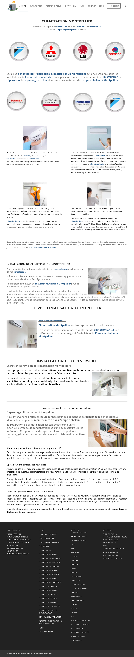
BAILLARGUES (76, 596)
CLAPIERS (74, 604)
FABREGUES (75, 580)
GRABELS (74, 564)
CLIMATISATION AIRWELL (48, 578)
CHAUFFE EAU (44, 546)
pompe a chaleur (91, 80)
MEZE (73, 548)
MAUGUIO (75, 552)
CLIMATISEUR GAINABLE (48, 602)
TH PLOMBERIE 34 (14, 534)
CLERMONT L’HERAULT (79, 588)
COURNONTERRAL (78, 584)
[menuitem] (23, 6)
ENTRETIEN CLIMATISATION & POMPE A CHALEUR (50, 622)
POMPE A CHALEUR (46, 538)
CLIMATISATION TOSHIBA (49, 566)
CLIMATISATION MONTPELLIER (19, 540)
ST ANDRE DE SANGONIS (80, 620)
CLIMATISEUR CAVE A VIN (48, 594)
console (60, 431)
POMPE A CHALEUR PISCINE (49, 542)
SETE (72, 616)
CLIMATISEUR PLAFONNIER (49, 606)
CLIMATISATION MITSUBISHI (50, 558)
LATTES (73, 544)
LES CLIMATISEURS (46, 632)
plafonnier (72, 431)
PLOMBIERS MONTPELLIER (17, 537)
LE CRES (74, 556)
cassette (11, 434)
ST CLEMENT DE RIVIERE (80, 624)
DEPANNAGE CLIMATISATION (50, 617)
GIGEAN (74, 572)
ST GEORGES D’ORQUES (80, 632)
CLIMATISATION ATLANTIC (49, 574)
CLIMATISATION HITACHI (48, 570)
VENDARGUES (76, 640)
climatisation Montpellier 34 (25, 654)
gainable (23, 434)
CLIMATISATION (45, 550)
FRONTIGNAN (76, 576)
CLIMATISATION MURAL (48, 590)
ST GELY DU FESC (77, 628)
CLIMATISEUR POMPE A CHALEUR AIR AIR (48, 611)
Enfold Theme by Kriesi (44, 654)
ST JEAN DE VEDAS (78, 636)
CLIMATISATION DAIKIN (48, 554)
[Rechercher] (124, 6)
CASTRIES (74, 592)
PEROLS (74, 608)
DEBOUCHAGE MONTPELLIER (18, 554)
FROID (41, 628)
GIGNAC (74, 568)
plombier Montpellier (116, 498)
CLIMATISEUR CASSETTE (48, 586)
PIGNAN (74, 612)
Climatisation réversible (39, 77)
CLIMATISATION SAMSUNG (49, 562)
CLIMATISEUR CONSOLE (48, 598)
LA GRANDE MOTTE (78, 540)
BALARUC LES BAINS (78, 536)
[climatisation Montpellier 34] (12, 6)
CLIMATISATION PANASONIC (50, 582)
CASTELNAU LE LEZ (78, 600)
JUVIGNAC (74, 560)
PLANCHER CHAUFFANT (48, 534)
